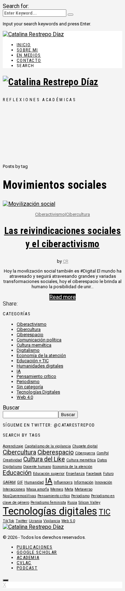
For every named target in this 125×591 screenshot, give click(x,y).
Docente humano (37, 466)
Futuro (108, 473)
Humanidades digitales (40, 366)
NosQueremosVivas (19, 496)
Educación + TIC (33, 360)
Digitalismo (28, 350)
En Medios (29, 55)
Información (83, 482)
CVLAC (24, 562)
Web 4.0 (25, 397)
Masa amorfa (37, 489)
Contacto (29, 60)
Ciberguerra (85, 453)
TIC (104, 511)
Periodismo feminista (48, 502)
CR (65, 261)
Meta (69, 489)
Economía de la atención (41, 355)
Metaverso (83, 489)
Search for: (16, 6)
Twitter (21, 521)
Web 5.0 (68, 521)
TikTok (8, 521)
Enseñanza (75, 473)
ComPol (103, 453)
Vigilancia (51, 521)
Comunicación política (39, 339)
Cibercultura (78, 214)
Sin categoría (30, 386)
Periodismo (28, 381)
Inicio (24, 44)
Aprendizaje (13, 446)
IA (19, 371)
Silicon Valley (89, 502)
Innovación (103, 482)
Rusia (72, 502)
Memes (56, 489)
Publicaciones (34, 547)
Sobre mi (27, 49)
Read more (62, 297)
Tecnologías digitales (50, 511)
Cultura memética (34, 345)
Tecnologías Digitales (38, 392)
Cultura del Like (44, 459)
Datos (102, 460)
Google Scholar (37, 552)
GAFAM (9, 482)
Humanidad (34, 482)
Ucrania (35, 521)
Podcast (27, 567)
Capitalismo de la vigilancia (48, 446)
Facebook (94, 473)
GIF (20, 482)
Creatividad (12, 460)
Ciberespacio (30, 334)
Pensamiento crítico (36, 376)
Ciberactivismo (50, 214)
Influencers (63, 482)
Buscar (11, 407)
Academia (28, 557)
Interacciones (14, 489)
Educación (17, 472)
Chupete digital (85, 446)
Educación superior (49, 473)
